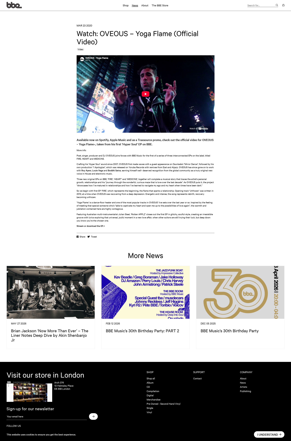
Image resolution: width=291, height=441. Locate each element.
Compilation (153, 391)
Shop (126, 5)
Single (150, 407)
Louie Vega (97, 170)
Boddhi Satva (114, 170)
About (144, 5)
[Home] (14, 7)
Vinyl (149, 412)
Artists (243, 386)
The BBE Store (160, 5)
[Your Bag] (283, 5)
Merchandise (153, 399)
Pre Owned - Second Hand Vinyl (163, 403)
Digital (150, 395)
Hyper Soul (130, 144)
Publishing (245, 391)
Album (150, 382)
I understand (267, 434)
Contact (197, 378)
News (135, 5)
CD (148, 386)
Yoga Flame (86, 144)
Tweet (94, 236)
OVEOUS (208, 140)
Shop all (151, 378)
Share (82, 236)
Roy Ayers (86, 170)
